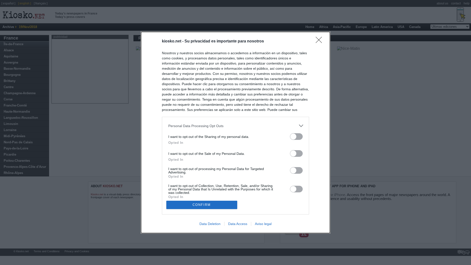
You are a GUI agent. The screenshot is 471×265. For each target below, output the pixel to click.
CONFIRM (202, 205)
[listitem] (235, 125)
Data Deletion (210, 224)
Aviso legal (263, 224)
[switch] (296, 136)
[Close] (320, 41)
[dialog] (235, 132)
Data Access (237, 224)
